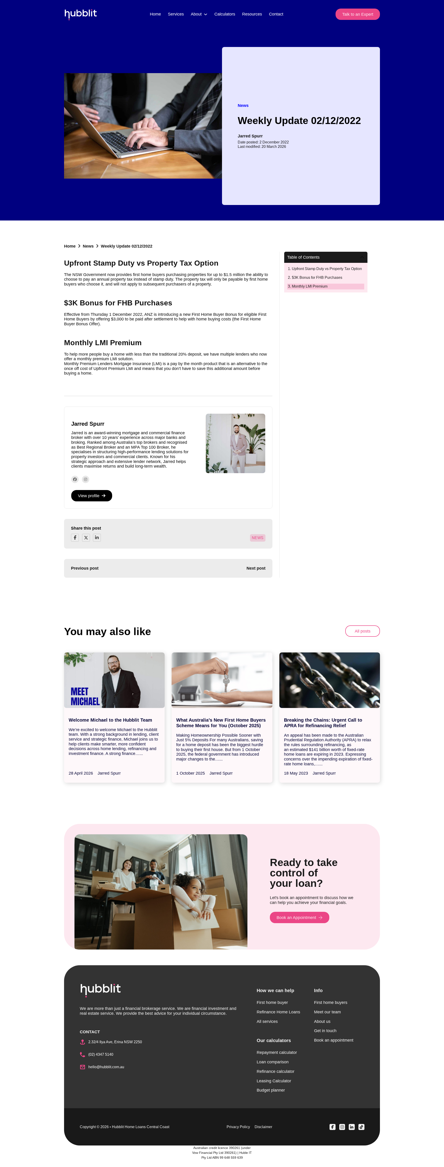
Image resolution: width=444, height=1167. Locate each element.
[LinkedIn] (97, 538)
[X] (86, 538)
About (196, 14)
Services (176, 14)
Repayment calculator (277, 1052)
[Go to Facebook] (75, 479)
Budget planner (271, 1090)
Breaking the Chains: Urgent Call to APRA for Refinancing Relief (323, 722)
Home (155, 14)
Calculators (224, 14)
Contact (276, 14)
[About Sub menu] (205, 14)
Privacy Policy (238, 1127)
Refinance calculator (275, 1071)
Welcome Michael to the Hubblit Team (110, 720)
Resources (252, 14)
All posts (362, 631)
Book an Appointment (296, 917)
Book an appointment (333, 1040)
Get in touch (325, 1030)
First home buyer (272, 1002)
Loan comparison (273, 1062)
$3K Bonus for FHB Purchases (317, 277)
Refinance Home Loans (278, 1012)
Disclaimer (263, 1127)
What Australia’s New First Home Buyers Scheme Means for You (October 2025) (221, 722)
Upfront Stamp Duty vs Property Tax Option (327, 269)
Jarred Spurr (250, 136)
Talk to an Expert (357, 14)
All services (267, 1021)
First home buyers (330, 1002)
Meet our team (327, 1012)
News (88, 246)
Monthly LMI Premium (309, 286)
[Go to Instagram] (85, 479)
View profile (88, 495)
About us (322, 1021)
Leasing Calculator (274, 1081)
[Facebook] (75, 538)
